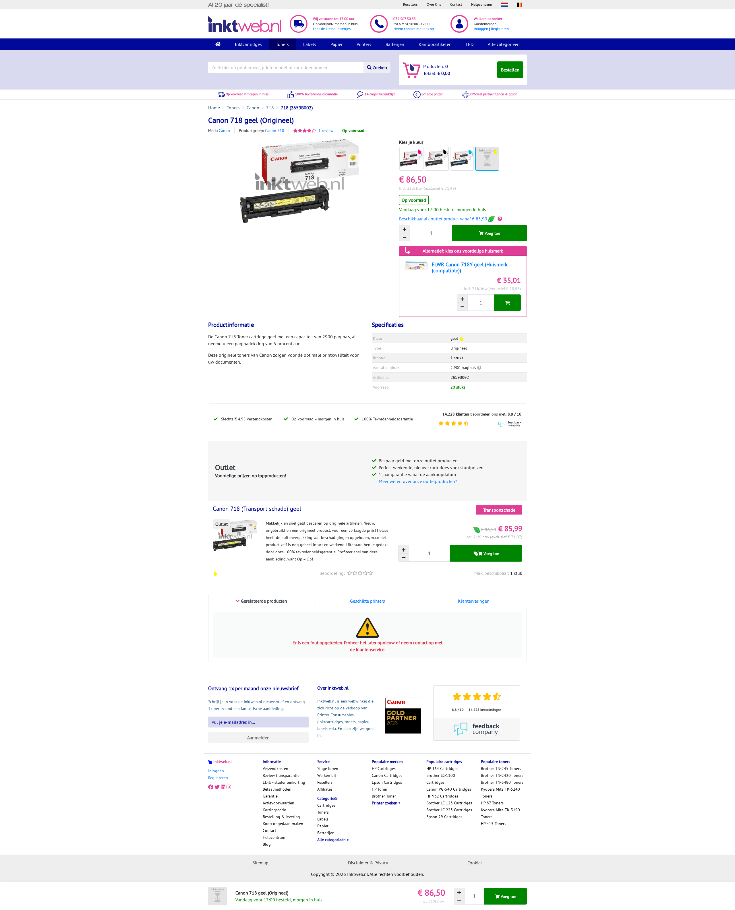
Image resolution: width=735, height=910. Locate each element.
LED (469, 44)
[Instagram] (229, 786)
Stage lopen (327, 768)
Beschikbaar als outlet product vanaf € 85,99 (443, 219)
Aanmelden (258, 737)
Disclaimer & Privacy (368, 863)
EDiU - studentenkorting (284, 782)
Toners (282, 44)
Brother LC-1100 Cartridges (440, 779)
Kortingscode (274, 809)
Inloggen (481, 28)
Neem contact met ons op (413, 28)
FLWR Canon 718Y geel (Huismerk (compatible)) (469, 267)
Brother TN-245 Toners (501, 768)
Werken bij (326, 775)
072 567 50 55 (404, 18)
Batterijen (395, 44)
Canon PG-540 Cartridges (448, 789)
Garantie (270, 796)
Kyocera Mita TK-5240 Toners (500, 793)
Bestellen (510, 70)
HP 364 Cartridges (442, 768)
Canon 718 (274, 130)
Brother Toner (384, 796)
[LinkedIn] (223, 786)
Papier (336, 44)
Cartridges (326, 805)
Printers (364, 44)
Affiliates (324, 789)
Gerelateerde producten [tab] (263, 601)
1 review (325, 130)
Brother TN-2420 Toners (502, 775)
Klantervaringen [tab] (474, 601)
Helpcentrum (481, 4)
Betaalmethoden (277, 789)
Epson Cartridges (387, 782)
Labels (309, 44)
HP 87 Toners (492, 803)
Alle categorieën (504, 44)
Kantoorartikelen (435, 44)
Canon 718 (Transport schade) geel (257, 509)
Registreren (500, 28)
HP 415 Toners (493, 823)
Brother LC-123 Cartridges (449, 803)
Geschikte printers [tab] (367, 601)
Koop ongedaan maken (283, 823)
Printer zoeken (385, 803)
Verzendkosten (275, 768)
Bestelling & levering (281, 816)
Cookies (475, 863)
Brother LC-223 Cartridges (449, 809)
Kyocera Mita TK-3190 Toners (500, 813)
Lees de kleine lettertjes (332, 28)
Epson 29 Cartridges (444, 816)
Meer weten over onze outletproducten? (418, 481)
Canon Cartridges (387, 775)
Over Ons (434, 4)
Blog (267, 844)
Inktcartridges (248, 44)
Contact (456, 4)
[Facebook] (210, 786)
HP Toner (379, 789)
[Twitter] (217, 786)
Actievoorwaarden (278, 803)
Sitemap (260, 863)
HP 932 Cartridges (442, 796)
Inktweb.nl (222, 761)
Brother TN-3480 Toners (502, 782)
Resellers (410, 4)
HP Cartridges (384, 768)
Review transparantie (281, 775)
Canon (224, 130)
